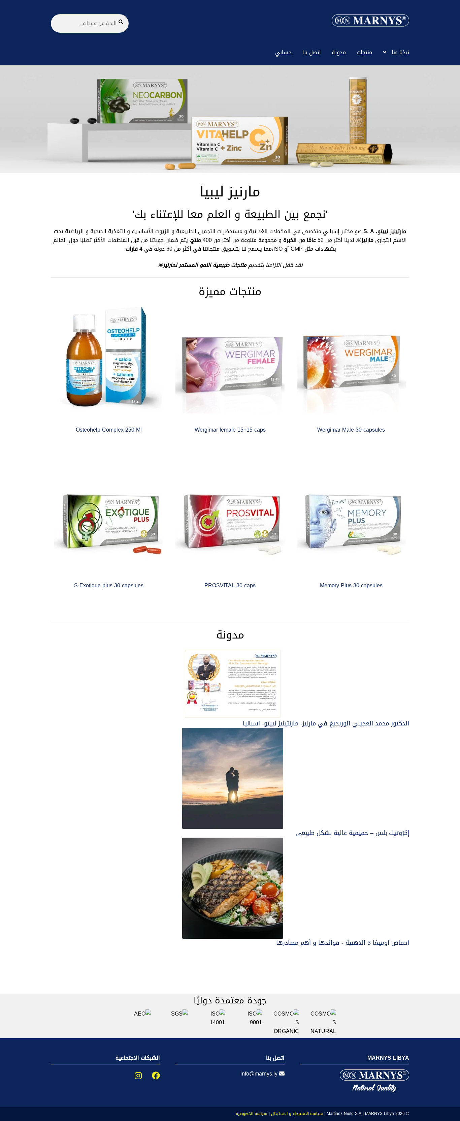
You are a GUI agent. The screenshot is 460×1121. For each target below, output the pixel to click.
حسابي (283, 52)
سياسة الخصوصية (251, 1113)
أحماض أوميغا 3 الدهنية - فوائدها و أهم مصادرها (342, 942)
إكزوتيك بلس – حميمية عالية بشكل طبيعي (352, 833)
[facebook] (151, 1076)
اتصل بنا (311, 52)
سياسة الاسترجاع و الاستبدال (297, 1113)
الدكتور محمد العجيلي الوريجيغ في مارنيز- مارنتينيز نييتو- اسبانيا (326, 723)
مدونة (339, 52)
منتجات (364, 52)
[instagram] (133, 1076)
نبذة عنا (400, 52)
